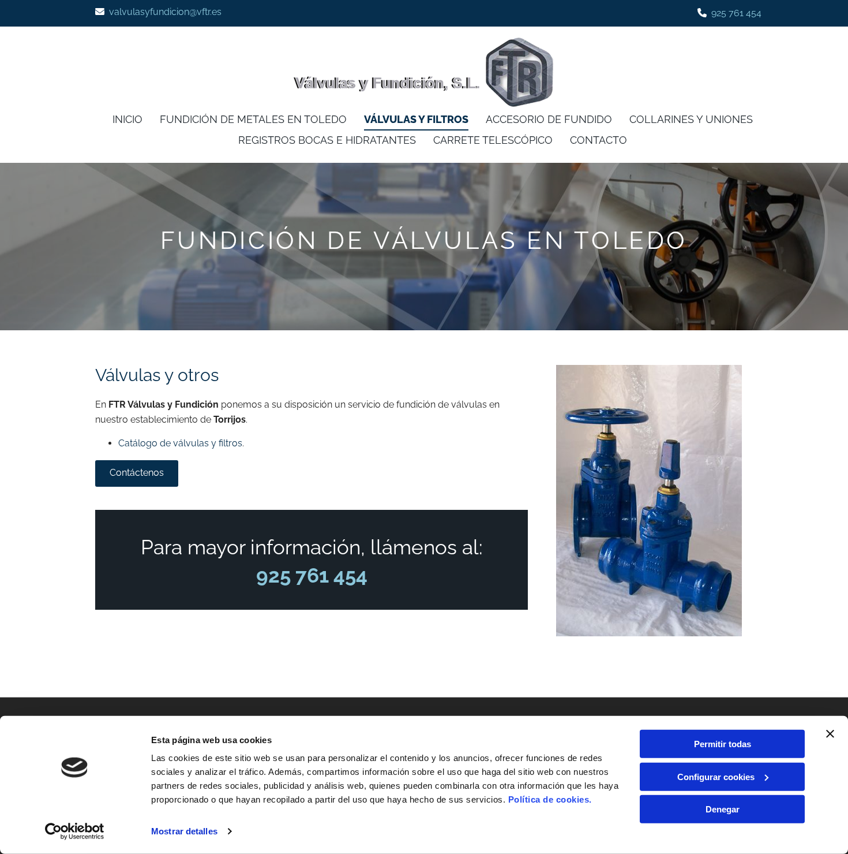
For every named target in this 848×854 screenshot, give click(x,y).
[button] (136, 473)
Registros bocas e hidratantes (327, 140)
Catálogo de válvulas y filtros (180, 443)
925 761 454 (736, 13)
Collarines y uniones (691, 119)
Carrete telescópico (493, 140)
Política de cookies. (550, 799)
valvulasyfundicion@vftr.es (165, 11)
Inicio (127, 119)
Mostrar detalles (184, 831)
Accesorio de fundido (549, 119)
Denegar (723, 809)
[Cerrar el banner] (830, 734)
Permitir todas (722, 744)
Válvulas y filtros (416, 119)
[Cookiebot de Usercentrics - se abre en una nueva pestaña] (74, 831)
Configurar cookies (716, 776)
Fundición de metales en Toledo (253, 119)
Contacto (598, 140)
